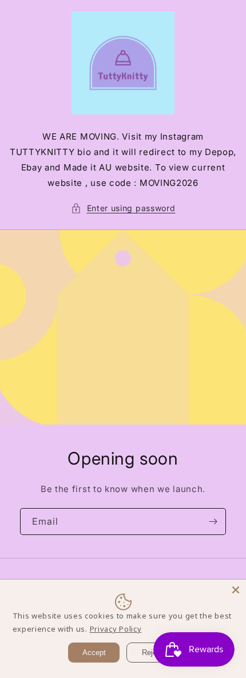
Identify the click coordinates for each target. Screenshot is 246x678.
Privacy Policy (116, 629)
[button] (123, 208)
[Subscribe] (212, 521)
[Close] (235, 590)
